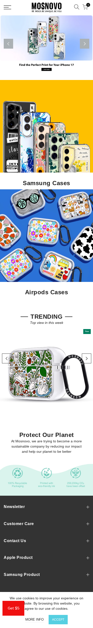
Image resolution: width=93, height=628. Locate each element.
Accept (58, 619)
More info (34, 619)
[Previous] (8, 44)
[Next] (84, 44)
